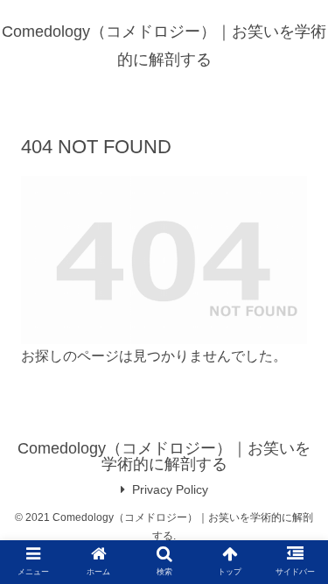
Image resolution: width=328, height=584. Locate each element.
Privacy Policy (170, 489)
